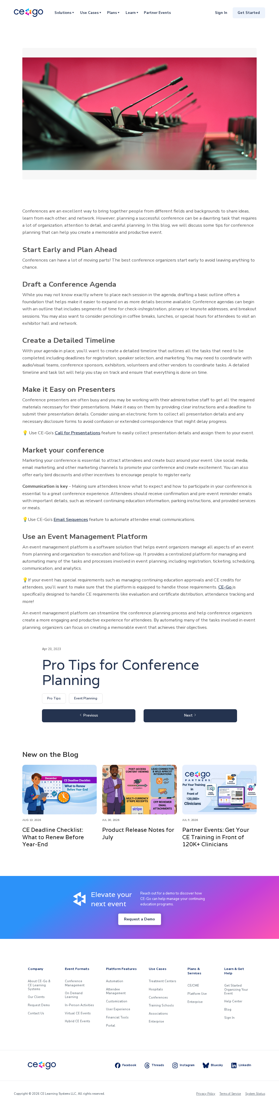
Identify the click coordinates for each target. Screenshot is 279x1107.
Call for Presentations (77, 433)
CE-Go (225, 587)
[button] (64, 12)
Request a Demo (139, 919)
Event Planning (85, 698)
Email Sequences (71, 519)
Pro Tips (54, 698)
